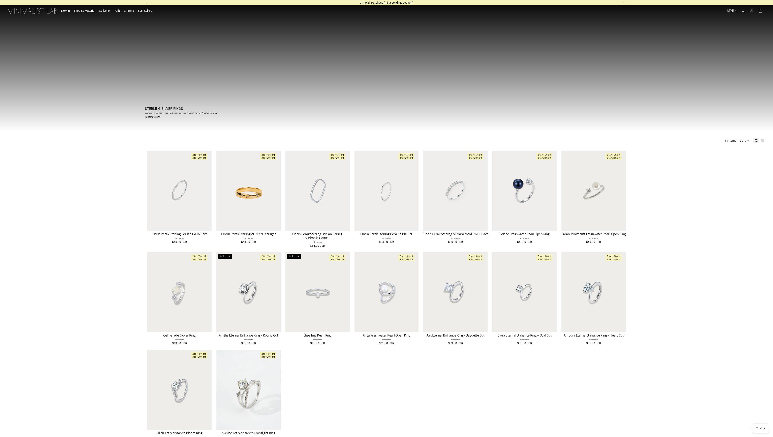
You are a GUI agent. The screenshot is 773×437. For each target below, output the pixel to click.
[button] (744, 140)
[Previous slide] (153, 190)
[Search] (743, 10)
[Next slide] (205, 190)
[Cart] (760, 10)
